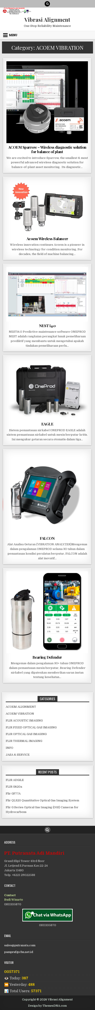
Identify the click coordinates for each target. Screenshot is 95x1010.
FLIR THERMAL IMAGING (24, 741)
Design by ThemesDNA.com (47, 1005)
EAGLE (47, 423)
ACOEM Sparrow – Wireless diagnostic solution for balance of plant (47, 149)
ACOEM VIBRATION (47, 72)
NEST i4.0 (47, 325)
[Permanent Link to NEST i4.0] (47, 294)
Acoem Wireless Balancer (47, 238)
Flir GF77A (13, 793)
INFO (9, 747)
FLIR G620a (14, 786)
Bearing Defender (47, 657)
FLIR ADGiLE (15, 780)
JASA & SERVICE (18, 754)
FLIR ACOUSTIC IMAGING (24, 720)
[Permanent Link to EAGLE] (47, 389)
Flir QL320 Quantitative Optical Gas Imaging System (42, 800)
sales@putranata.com (19, 945)
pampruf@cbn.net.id (18, 952)
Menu (13, 35)
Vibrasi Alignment (47, 19)
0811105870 (12, 904)
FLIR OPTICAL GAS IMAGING (26, 734)
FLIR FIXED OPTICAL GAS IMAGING (31, 727)
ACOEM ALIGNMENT (21, 706)
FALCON (47, 538)
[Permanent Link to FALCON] (47, 493)
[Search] (47, 3)
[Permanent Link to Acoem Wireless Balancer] (47, 207)
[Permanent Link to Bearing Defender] (47, 612)
